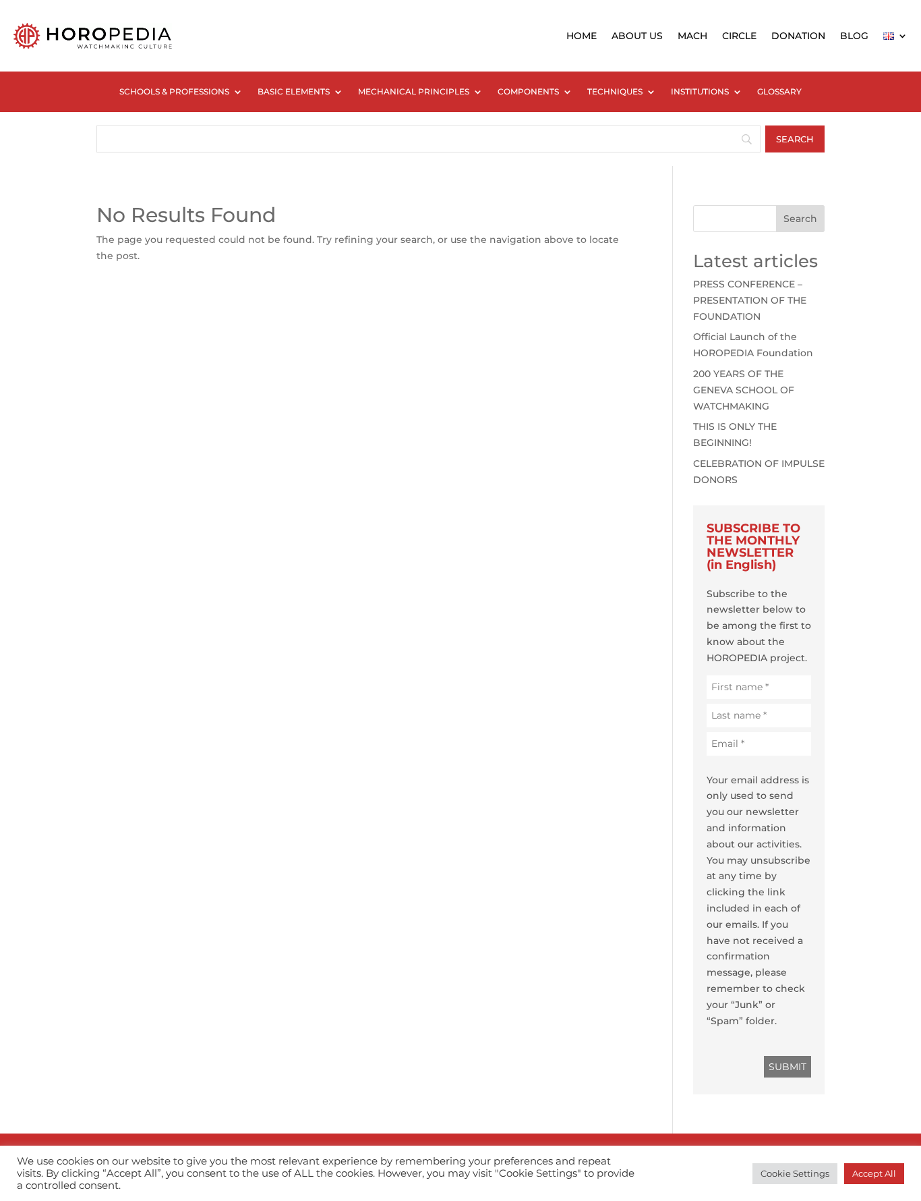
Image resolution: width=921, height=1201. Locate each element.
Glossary (779, 91)
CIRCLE (739, 36)
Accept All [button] (874, 1173)
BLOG (854, 36)
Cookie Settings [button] (795, 1173)
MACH (692, 36)
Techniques (615, 91)
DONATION (798, 36)
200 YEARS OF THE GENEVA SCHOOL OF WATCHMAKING (743, 390)
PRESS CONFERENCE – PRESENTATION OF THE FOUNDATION (749, 300)
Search (800, 219)
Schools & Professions (174, 91)
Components (528, 91)
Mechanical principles (413, 91)
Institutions (700, 91)
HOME (581, 36)
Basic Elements (294, 91)
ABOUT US (637, 36)
